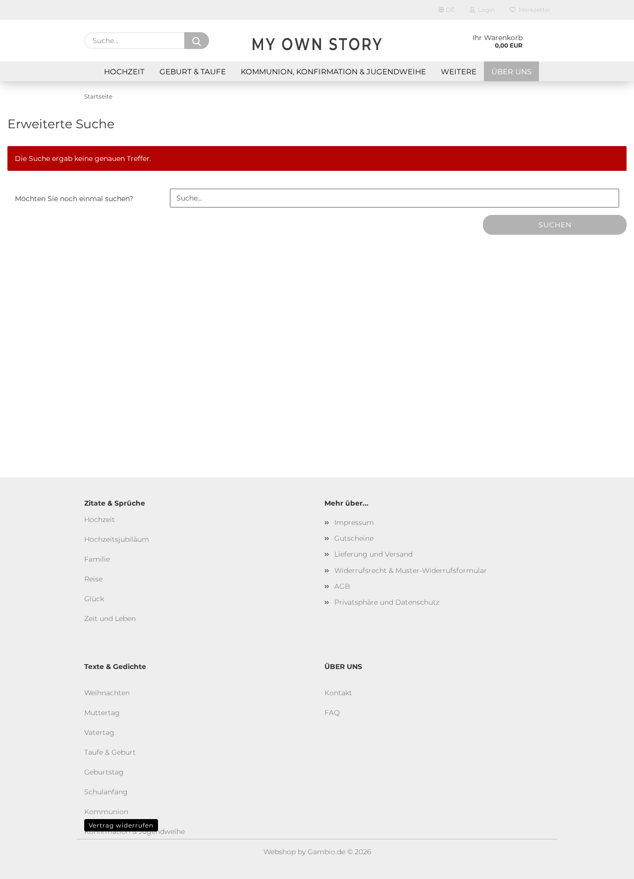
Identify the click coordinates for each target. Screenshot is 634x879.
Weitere (458, 71)
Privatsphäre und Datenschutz (386, 602)
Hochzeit (124, 71)
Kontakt (338, 692)
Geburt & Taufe (192, 71)
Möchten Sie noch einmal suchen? (74, 198)
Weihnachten (107, 692)
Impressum (354, 522)
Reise (93, 578)
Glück (94, 598)
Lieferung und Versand (373, 554)
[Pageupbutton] (607, 864)
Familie (97, 559)
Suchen (555, 224)
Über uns (511, 71)
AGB (342, 586)
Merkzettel (533, 9)
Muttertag (102, 712)
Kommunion (106, 811)
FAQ (332, 712)
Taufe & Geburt (110, 752)
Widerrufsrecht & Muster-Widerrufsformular (410, 570)
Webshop (280, 851)
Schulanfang (106, 791)
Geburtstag (104, 772)
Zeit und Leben (110, 618)
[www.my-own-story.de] (316, 40)
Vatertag (99, 732)
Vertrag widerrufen (121, 825)
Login (485, 9)
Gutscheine (353, 538)
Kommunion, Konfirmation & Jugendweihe (333, 71)
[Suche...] (196, 40)
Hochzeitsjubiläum (116, 539)
